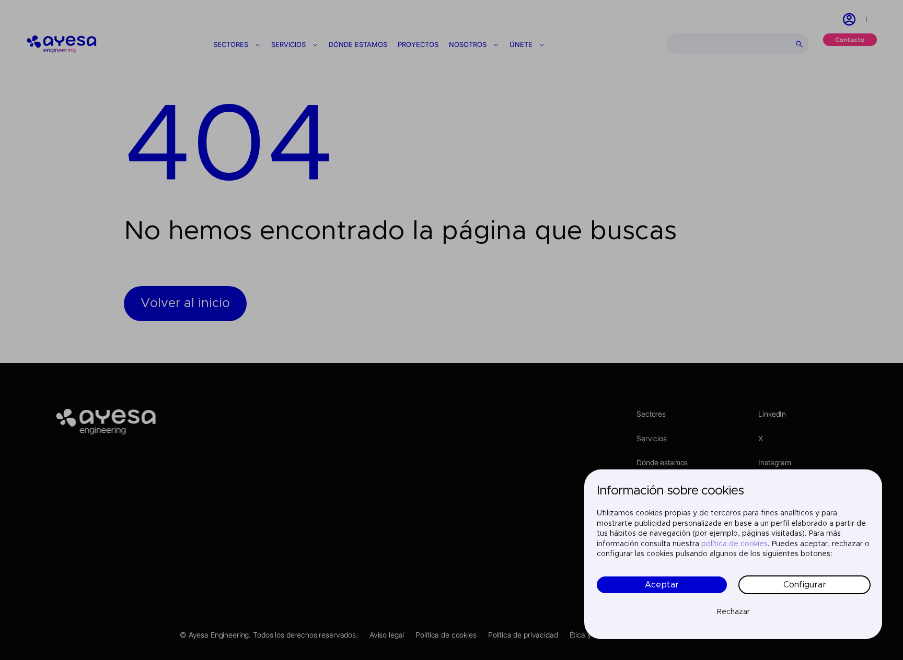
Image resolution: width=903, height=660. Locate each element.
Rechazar (733, 612)
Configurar (804, 585)
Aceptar (662, 585)
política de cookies (734, 544)
